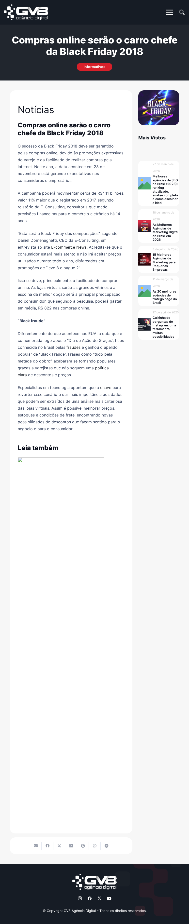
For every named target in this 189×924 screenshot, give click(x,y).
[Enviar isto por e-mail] (36, 846)
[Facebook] (89, 898)
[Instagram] (80, 898)
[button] (169, 12)
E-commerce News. (69, 247)
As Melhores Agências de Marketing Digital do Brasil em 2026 (165, 232)
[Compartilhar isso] (47, 846)
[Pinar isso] (83, 846)
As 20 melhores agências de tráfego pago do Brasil (165, 297)
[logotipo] (26, 12)
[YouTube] (109, 898)
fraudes (72, 347)
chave (105, 387)
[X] (99, 898)
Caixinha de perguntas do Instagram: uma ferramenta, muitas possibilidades (164, 327)
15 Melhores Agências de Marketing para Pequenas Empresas (164, 262)
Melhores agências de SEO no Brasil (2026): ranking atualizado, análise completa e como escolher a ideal (165, 189)
